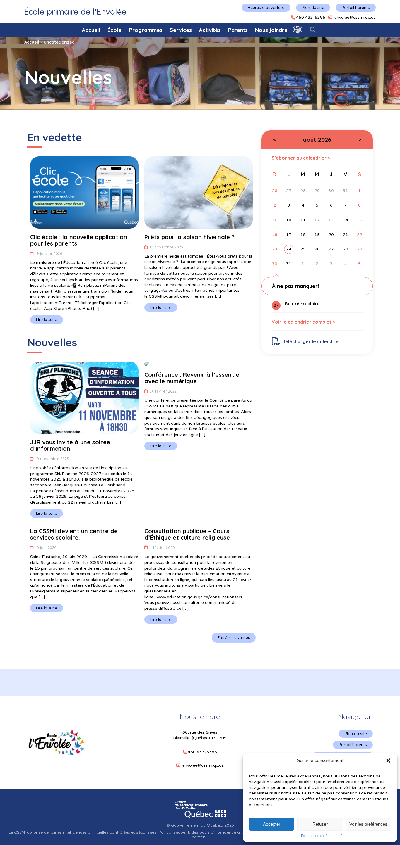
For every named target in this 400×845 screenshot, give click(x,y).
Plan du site (313, 7)
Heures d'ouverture (266, 7)
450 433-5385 (310, 17)
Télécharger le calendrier (312, 341)
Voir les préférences (368, 824)
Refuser (320, 824)
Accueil (91, 30)
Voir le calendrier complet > (303, 322)
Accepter (271, 824)
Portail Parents (356, 7)
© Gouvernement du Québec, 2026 (200, 825)
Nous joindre (271, 30)
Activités (210, 30)
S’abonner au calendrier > (301, 157)
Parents (238, 30)
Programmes (146, 30)
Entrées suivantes (234, 637)
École (114, 30)
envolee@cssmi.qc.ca (355, 17)
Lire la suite (46, 319)
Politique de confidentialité (321, 836)
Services (181, 30)
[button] (388, 760)
